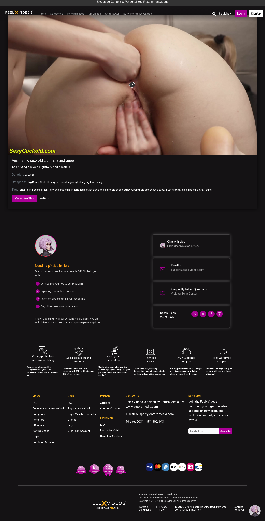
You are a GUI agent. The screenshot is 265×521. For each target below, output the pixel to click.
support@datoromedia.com (155, 414)
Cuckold (44, 182)
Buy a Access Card (79, 408)
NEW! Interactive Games (137, 13)
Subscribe (225, 431)
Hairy (52, 182)
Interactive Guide (110, 430)
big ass (145, 189)
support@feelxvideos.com (187, 270)
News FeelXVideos (111, 436)
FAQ (35, 402)
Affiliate (105, 402)
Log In (241, 13)
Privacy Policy (163, 508)
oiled (184, 189)
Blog (102, 425)
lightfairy (49, 189)
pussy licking (173, 189)
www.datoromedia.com (142, 406)
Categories (56, 13)
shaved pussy (157, 189)
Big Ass (90, 182)
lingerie (75, 189)
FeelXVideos (208, 401)
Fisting (98, 182)
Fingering (71, 182)
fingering (193, 189)
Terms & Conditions (145, 508)
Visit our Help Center (184, 293)
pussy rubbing (132, 189)
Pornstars (38, 419)
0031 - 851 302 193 (150, 421)
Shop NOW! (112, 13)
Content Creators (110, 408)
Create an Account (44, 442)
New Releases (75, 13)
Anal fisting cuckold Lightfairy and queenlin (45, 160)
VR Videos (95, 13)
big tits (107, 189)
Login (36, 436)
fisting (29, 189)
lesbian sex (95, 189)
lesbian (84, 189)
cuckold (38, 189)
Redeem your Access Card (48, 408)
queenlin (65, 189)
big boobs (117, 189)
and (57, 189)
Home (42, 13)
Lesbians (61, 182)
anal (22, 189)
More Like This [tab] (24, 198)
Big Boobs (33, 182)
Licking (81, 182)
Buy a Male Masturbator (82, 414)
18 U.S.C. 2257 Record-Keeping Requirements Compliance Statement (200, 508)
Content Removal (239, 508)
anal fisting (205, 189)
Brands (72, 419)
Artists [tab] (44, 198)
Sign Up (256, 13)
